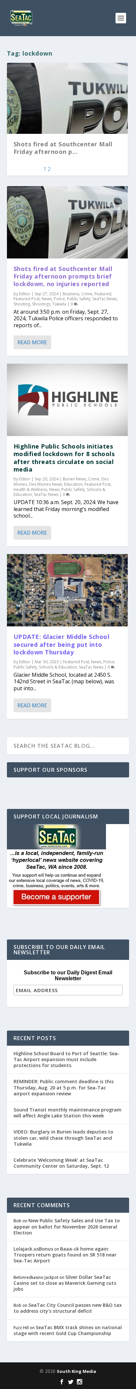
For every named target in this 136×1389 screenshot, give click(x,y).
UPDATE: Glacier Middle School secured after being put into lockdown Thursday (62, 644)
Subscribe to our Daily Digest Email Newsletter (68, 975)
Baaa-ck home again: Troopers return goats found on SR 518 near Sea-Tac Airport (65, 1255)
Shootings (41, 304)
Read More (32, 342)
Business (71, 294)
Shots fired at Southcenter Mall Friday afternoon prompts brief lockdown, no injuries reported (63, 276)
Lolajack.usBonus (33, 1249)
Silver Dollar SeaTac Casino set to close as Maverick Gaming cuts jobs (65, 1283)
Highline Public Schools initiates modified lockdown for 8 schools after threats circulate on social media (64, 457)
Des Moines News (45, 484)
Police (59, 299)
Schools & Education (58, 667)
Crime (86, 294)
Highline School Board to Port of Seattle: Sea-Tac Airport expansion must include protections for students (66, 1059)
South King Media (76, 1371)
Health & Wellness (30, 489)
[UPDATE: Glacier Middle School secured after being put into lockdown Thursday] (67, 590)
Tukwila (59, 304)
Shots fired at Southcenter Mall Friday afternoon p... (63, 148)
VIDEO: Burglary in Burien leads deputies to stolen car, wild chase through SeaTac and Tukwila (63, 1138)
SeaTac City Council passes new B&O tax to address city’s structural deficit (68, 1308)
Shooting (22, 304)
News (47, 299)
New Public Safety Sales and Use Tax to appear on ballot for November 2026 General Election (67, 1226)
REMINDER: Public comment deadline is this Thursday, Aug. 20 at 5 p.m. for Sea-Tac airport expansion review (64, 1087)
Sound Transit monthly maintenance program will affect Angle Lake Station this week (67, 1113)
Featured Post (27, 299)
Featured (102, 294)
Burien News (74, 479)
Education (73, 484)
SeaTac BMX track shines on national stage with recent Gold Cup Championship (68, 1330)
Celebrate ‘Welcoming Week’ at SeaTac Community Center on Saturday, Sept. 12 (61, 1163)
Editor (24, 294)
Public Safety (78, 299)
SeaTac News (104, 299)
